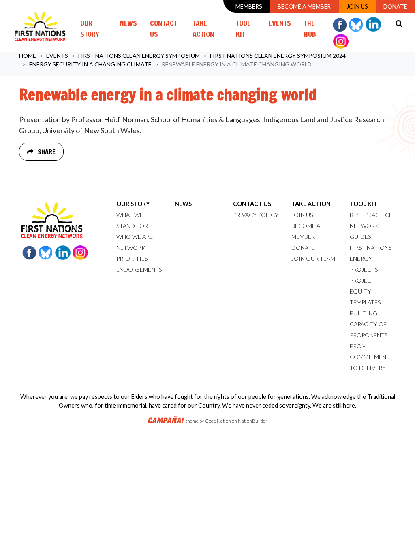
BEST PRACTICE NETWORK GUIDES (371, 225)
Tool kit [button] (243, 28)
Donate (395, 6)
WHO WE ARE (134, 236)
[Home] (40, 26)
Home (27, 55)
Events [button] (283, 22)
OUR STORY (133, 203)
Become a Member (304, 6)
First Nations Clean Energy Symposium (139, 55)
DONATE (303, 247)
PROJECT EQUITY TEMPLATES (365, 291)
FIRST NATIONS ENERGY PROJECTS (371, 258)
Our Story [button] (89, 28)
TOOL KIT (363, 203)
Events (57, 55)
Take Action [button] (203, 28)
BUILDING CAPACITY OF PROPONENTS (369, 324)
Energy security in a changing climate (90, 64)
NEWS (183, 203)
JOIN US (302, 214)
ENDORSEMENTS (139, 269)
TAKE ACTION (311, 203)
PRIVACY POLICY (255, 214)
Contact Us (163, 28)
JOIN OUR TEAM (313, 258)
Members (248, 6)
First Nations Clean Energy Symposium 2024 (278, 55)
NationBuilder (252, 420)
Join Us (357, 6)
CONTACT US (252, 203)
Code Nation (218, 420)
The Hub (310, 28)
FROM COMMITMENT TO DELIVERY (370, 356)
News (128, 23)
